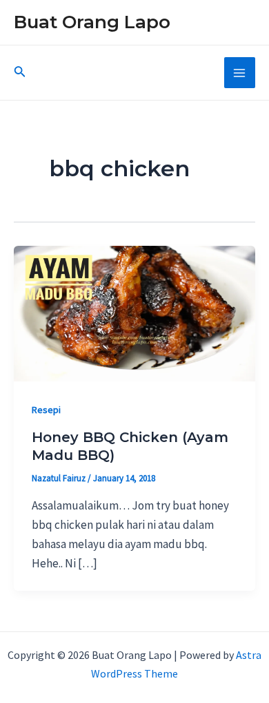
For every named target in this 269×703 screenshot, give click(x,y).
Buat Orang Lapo (92, 22)
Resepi (46, 409)
